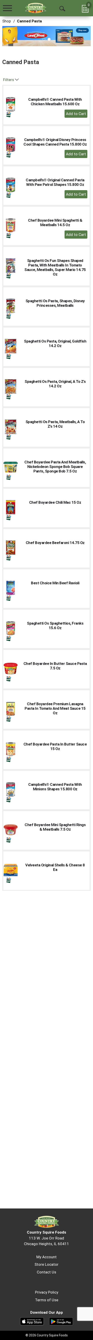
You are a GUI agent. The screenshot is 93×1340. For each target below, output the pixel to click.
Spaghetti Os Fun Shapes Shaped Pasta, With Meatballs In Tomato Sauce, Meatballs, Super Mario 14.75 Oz (55, 267)
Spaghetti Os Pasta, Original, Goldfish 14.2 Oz (55, 343)
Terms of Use (46, 1300)
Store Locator (46, 1264)
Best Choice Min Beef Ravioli (55, 583)
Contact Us (46, 1272)
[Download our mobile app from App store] (32, 1321)
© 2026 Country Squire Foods (47, 1335)
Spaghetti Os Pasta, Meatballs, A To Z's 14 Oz (55, 424)
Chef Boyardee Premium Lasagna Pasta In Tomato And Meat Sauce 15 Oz (55, 708)
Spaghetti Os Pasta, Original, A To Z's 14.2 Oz (55, 383)
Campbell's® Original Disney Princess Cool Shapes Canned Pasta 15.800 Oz (55, 141)
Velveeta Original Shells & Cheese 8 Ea (55, 867)
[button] (46, 36)
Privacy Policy (46, 1292)
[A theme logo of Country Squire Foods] (35, 8)
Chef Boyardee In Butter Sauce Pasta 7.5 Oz (55, 665)
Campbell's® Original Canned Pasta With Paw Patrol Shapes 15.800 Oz (55, 182)
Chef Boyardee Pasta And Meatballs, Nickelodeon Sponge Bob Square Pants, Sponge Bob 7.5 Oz (55, 466)
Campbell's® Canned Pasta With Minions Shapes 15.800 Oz (55, 786)
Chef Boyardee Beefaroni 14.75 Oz (55, 542)
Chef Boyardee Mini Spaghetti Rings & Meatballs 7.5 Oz (55, 827)
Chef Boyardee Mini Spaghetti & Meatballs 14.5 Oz (55, 222)
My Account (46, 1257)
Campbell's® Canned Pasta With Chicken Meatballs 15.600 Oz (55, 101)
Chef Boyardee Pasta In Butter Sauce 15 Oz (55, 746)
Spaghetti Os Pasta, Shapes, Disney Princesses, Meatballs (55, 303)
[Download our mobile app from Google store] (61, 1321)
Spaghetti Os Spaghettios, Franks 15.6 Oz (55, 625)
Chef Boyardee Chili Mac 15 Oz (55, 502)
